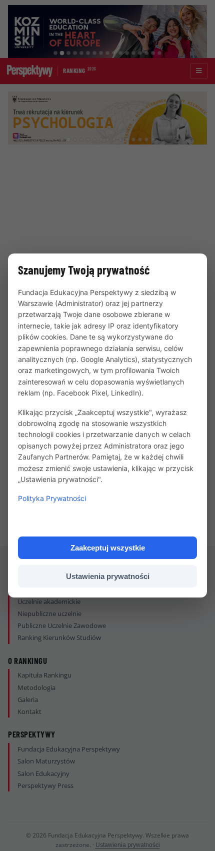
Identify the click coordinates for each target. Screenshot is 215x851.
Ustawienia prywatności (108, 576)
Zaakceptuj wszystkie (107, 548)
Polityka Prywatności (52, 498)
